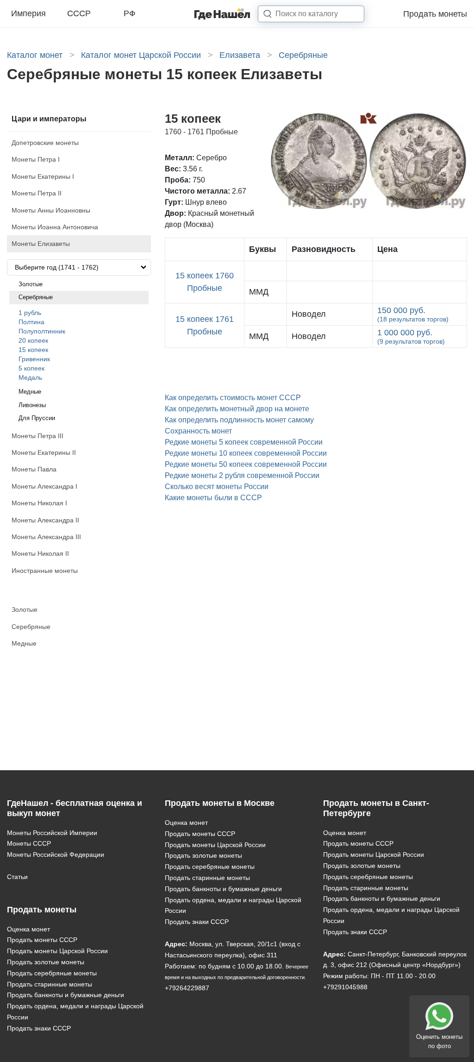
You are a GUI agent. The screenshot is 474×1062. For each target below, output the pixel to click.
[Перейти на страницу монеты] (330, 271)
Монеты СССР (29, 843)
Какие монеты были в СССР (213, 498)
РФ (130, 13)
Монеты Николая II (40, 553)
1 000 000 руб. (411, 336)
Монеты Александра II (45, 520)
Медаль (30, 377)
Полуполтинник (42, 331)
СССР (79, 13)
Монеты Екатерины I (43, 176)
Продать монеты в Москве (219, 803)
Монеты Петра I (36, 159)
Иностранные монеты (45, 570)
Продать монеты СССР (42, 939)
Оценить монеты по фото (439, 1041)
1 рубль (30, 312)
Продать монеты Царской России (57, 951)
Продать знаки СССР (39, 1028)
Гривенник (34, 359)
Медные (30, 391)
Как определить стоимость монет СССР (233, 398)
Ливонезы (32, 405)
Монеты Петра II (37, 193)
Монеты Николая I (39, 503)
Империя (28, 13)
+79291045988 (345, 987)
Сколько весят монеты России (216, 486)
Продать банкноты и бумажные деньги (65, 995)
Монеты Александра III (46, 536)
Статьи (17, 876)
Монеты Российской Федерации (55, 854)
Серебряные (36, 297)
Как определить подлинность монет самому (239, 420)
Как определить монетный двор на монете (237, 409)
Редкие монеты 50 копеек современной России (246, 464)
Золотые (31, 284)
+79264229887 (187, 988)
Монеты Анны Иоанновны (51, 210)
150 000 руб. (413, 314)
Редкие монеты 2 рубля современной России (242, 475)
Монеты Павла (34, 469)
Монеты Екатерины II (44, 452)
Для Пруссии (37, 418)
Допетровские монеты (45, 142)
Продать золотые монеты (45, 962)
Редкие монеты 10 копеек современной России (246, 453)
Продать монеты (435, 14)
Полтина (31, 322)
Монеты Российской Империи (52, 832)
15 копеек (33, 349)
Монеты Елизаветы (41, 243)
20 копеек (33, 340)
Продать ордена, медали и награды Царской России (75, 1011)
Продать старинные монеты (49, 984)
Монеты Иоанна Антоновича (55, 227)
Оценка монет (28, 929)
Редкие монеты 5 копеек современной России (244, 442)
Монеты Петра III (37, 436)
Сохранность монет (198, 431)
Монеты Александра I (44, 486)
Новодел (309, 314)
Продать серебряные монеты (52, 973)
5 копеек (31, 368)
